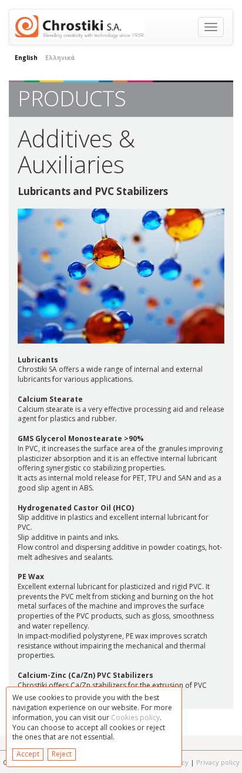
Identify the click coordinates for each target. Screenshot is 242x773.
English (26, 57)
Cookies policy (135, 717)
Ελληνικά (60, 57)
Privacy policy (218, 762)
